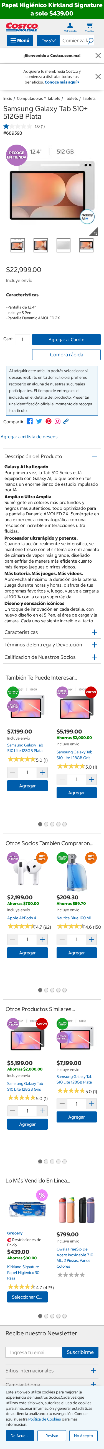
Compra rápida (66, 354)
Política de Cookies (44, 1419)
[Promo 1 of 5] (40, 825)
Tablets (71, 98)
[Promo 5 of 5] (64, 825)
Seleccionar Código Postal (30, 1297)
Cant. (8, 338)
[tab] (52, 1370)
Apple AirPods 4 (21, 917)
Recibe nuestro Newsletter (41, 1333)
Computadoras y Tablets (38, 98)
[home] (22, 27)
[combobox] (48, 41)
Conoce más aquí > (62, 82)
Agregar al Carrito (67, 339)
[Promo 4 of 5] (58, 825)
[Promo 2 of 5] (46, 825)
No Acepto (83, 1435)
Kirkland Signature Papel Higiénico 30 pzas (23, 1272)
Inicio (7, 98)
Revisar (51, 1435)
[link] (29, 421)
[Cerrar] (98, 56)
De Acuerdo (21, 1435)
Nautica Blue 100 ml (74, 917)
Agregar (27, 786)
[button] (91, 40)
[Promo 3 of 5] (52, 825)
